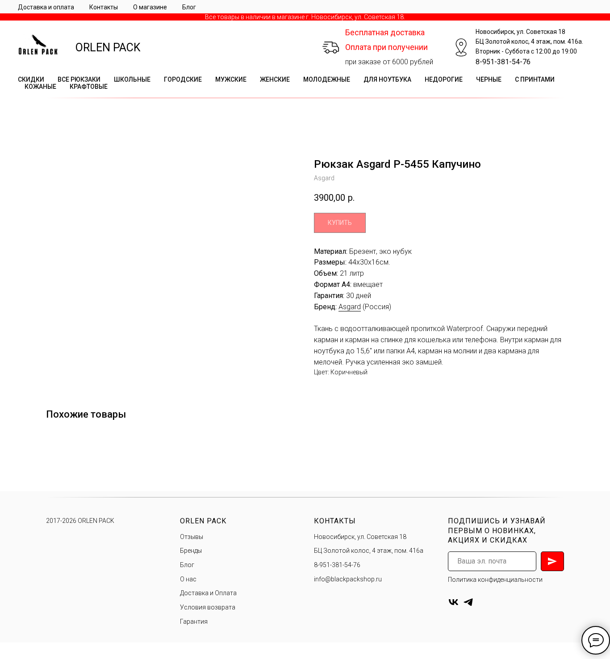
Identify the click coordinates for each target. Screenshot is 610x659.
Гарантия (194, 621)
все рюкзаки (79, 79)
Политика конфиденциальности (495, 579)
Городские (183, 79)
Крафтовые (89, 86)
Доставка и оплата (46, 7)
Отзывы (191, 536)
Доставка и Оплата (208, 593)
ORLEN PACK (108, 47)
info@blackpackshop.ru (348, 579)
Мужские (231, 79)
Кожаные (40, 86)
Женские (275, 79)
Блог (189, 7)
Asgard (349, 307)
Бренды (191, 550)
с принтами (535, 79)
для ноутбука (387, 79)
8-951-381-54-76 (503, 62)
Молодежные (326, 79)
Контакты (103, 7)
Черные (488, 79)
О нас (188, 579)
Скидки (31, 79)
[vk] (453, 602)
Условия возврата (207, 607)
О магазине (150, 7)
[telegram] (468, 602)
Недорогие (444, 79)
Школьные (132, 79)
